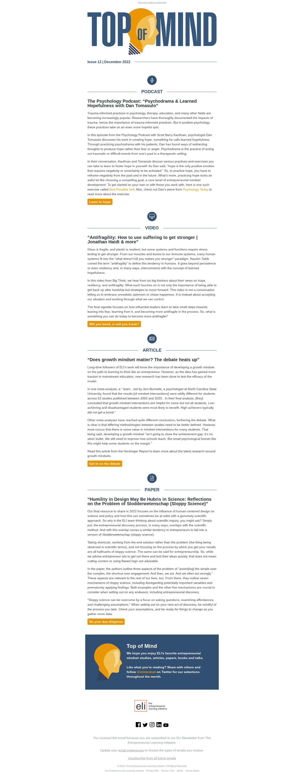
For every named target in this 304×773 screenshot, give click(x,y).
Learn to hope (100, 202)
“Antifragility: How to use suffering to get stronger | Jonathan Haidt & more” (142, 239)
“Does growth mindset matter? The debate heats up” (143, 359)
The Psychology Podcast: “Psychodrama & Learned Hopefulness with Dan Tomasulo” (142, 103)
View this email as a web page (152, 2)
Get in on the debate (104, 463)
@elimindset (146, 672)
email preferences (131, 750)
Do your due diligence (106, 621)
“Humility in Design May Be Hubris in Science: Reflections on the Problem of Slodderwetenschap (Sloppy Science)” (149, 501)
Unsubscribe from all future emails (152, 758)
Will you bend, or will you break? (114, 324)
